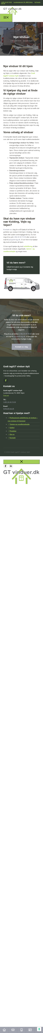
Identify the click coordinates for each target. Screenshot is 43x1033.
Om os (12, 434)
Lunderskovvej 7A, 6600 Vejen (23, 2)
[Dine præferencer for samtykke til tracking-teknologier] (39, 1029)
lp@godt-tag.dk (14, 240)
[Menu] (6, 18)
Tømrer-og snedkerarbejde (20, 424)
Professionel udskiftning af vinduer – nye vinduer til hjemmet (23, 419)
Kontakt (13, 438)
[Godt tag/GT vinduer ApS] (12, 15)
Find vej (6, 395)
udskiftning (28, 246)
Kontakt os (7, 229)
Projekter (13, 431)
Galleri (12, 428)
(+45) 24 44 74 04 (6, 2)
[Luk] (21, 462)
